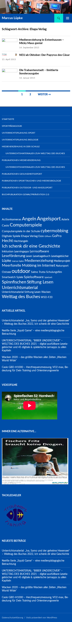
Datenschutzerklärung (12, 617)
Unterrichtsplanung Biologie (20, 140)
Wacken (46, 292)
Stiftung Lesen (40, 282)
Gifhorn (47, 236)
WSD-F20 (46, 297)
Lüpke (6, 261)
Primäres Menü (67, 18)
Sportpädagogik (12, 126)
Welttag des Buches (21, 297)
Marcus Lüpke (12, 18)
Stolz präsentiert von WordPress (41, 617)
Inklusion (7, 251)
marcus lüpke (18, 261)
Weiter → (44, 94)
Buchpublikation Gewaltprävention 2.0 (25, 194)
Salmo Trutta (38, 272)
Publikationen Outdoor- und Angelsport (27, 187)
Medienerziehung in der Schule (21, 146)
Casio (5, 225)
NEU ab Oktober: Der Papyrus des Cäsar (44, 55)
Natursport (62, 266)
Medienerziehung (39, 261)
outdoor (21, 271)
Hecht (7, 241)
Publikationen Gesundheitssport (22, 174)
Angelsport (49, 218)
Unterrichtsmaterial (20, 288)
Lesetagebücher (60, 256)
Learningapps (21, 251)
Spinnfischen (14, 282)
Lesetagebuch (41, 256)
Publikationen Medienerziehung (21, 160)
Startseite (8, 119)
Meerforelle (11, 265)
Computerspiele (26, 225)
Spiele (19, 277)
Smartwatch (9, 277)
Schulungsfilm (54, 272)
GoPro (56, 236)
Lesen (29, 256)
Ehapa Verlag (29, 236)
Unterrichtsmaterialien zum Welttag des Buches (35, 153)
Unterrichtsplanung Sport (18, 133)
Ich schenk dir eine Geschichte (31, 246)
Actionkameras (11, 219)
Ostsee (6, 271)
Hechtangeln (21, 241)
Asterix (65, 219)
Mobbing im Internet (38, 265)
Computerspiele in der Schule (21, 231)
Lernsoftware (39, 251)
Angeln (29, 219)
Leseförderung (13, 256)
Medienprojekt (62, 261)
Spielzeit (48, 277)
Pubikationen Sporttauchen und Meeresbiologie (31, 181)
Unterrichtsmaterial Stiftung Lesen (21, 292)
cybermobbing (54, 231)
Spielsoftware (34, 277)
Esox (41, 236)
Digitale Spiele (11, 236)
